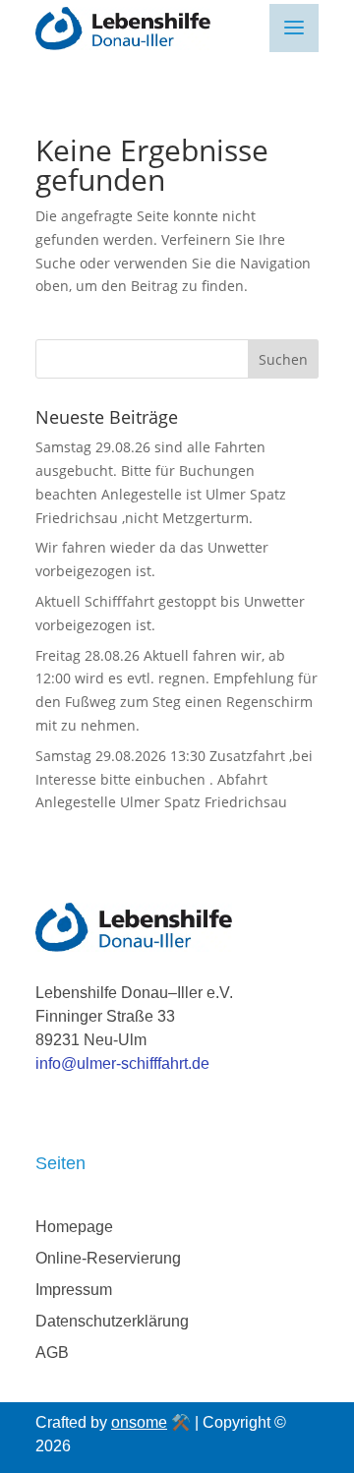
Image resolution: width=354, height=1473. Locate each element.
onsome (139, 1422)
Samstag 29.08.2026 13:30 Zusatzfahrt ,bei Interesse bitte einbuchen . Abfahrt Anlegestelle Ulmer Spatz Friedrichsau (174, 779)
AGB (52, 1352)
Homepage (74, 1226)
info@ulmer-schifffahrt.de (122, 1063)
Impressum (73, 1289)
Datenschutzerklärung (112, 1321)
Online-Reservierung (108, 1258)
